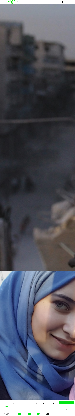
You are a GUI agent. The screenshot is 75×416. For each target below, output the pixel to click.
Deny (66, 409)
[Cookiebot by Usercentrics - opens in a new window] (6, 414)
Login (58, 2)
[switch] (29, 414)
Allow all (66, 402)
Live (40, 2)
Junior (43, 2)
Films (48, 2)
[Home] (12, 2)
